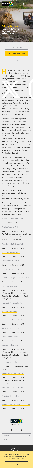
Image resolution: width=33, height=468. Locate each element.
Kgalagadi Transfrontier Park (12, 303)
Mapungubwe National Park (12, 320)
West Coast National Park (11, 396)
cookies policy (20, 458)
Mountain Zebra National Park (13, 345)
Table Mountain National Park (13, 373)
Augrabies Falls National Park (12, 244)
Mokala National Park (10, 336)
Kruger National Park (9, 311)
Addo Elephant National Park (12, 218)
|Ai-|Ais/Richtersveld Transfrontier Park (16, 404)
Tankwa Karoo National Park (12, 387)
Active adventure (10, 26)
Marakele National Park (10, 328)
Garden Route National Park (12, 269)
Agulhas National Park (10, 227)
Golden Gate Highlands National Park (15, 277)
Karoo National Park (9, 286)
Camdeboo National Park (11, 261)
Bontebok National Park (11, 252)
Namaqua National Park (10, 362)
